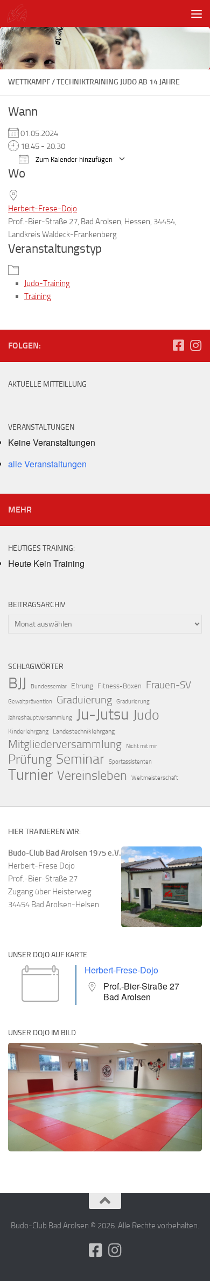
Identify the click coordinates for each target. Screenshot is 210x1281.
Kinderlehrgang (28, 731)
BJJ (17, 683)
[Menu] (196, 13)
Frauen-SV (168, 685)
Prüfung (30, 759)
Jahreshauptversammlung (40, 717)
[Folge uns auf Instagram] (195, 345)
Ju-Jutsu (102, 714)
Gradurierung (133, 701)
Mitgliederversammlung (65, 744)
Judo (146, 715)
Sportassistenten (130, 761)
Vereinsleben (92, 775)
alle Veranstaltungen (47, 464)
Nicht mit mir (141, 746)
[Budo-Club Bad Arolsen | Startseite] (20, 13)
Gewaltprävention (30, 701)
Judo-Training (47, 283)
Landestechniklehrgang (84, 731)
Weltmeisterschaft (154, 777)
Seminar (80, 759)
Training (37, 296)
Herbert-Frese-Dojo (42, 208)
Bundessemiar (49, 686)
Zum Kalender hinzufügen (73, 159)
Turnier (30, 774)
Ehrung (82, 686)
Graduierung (84, 699)
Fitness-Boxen (119, 686)
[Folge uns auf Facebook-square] (178, 345)
